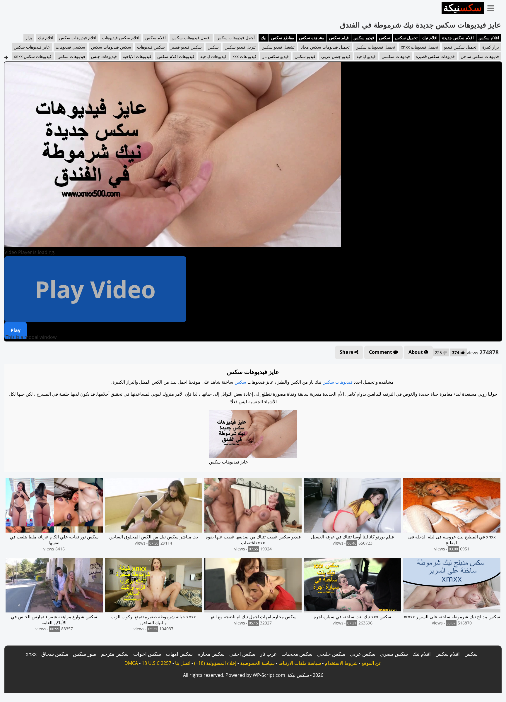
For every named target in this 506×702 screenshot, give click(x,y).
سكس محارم (211, 653)
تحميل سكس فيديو (460, 47)
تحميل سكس (406, 37)
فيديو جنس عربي (336, 56)
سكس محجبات (296, 653)
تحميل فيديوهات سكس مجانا (325, 47)
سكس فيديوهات (151, 47)
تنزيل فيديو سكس (240, 47)
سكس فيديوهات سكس (111, 47)
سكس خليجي (331, 653)
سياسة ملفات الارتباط (299, 663)
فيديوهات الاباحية (137, 56)
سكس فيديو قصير (186, 47)
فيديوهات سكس (71, 56)
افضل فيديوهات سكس (191, 37)
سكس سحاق (54, 653)
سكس (384, 37)
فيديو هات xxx (245, 56)
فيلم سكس (339, 37)
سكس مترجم (115, 653)
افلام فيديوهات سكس (77, 37)
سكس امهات (179, 653)
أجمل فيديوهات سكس (235, 37)
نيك (263, 37)
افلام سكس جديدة (458, 37)
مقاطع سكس (282, 37)
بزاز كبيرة (490, 47)
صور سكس (84, 653)
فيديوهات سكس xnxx (33, 56)
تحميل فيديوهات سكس (375, 47)
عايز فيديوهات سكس (32, 47)
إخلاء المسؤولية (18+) (215, 663)
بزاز (28, 37)
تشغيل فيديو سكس (278, 47)
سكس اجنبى (242, 653)
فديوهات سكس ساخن (480, 56)
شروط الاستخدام (341, 663)
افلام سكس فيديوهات (120, 37)
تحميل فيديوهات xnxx (419, 47)
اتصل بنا (182, 663)
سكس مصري (394, 653)
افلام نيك (429, 37)
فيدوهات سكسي (396, 56)
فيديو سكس (363, 37)
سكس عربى (362, 653)
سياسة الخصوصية (257, 663)
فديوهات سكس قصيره (435, 56)
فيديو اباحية (366, 56)
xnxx (31, 653)
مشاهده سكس (311, 37)
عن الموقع (371, 663)
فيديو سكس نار (275, 56)
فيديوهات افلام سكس (175, 56)
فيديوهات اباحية (213, 56)
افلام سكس (488, 37)
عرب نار (268, 653)
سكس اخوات (147, 653)
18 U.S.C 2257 (156, 663)
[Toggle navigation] (493, 7)
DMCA (131, 663)
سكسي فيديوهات (70, 47)
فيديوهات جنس (104, 56)
